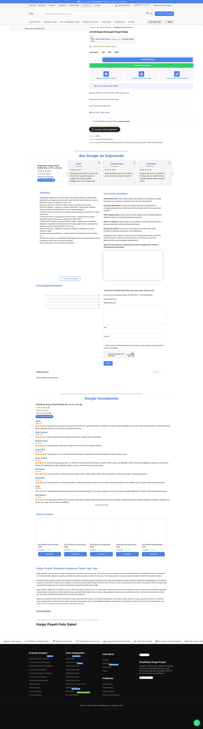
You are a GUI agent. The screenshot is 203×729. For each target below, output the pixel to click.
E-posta (107, 336)
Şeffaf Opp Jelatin (72, 687)
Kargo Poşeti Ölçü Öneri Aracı (41, 658)
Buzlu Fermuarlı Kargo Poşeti (75, 684)
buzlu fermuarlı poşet (101, 142)
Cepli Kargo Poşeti (72, 662)
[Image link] (144, 655)
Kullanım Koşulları (109, 691)
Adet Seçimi (94, 52)
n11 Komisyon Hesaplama (38, 669)
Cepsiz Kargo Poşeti (74, 665)
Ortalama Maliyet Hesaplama (39, 680)
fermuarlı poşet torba (140, 142)
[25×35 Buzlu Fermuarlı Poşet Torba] (101, 531)
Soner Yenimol (41, 458)
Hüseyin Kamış (117, 164)
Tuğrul (78, 164)
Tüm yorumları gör (101, 505)
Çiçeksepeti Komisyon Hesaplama (40, 673)
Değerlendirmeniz (110, 303)
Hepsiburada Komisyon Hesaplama (41, 666)
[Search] (126, 13)
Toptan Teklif (156, 22)
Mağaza (170, 22)
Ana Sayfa (92, 27)
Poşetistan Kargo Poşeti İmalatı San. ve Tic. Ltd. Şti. (49, 167)
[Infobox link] (122, 5)
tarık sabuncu (40, 495)
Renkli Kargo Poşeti (72, 677)
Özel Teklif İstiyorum (78, 694)
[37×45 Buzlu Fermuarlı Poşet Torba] (153, 531)
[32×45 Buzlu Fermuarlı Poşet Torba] (127, 531)
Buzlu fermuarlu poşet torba (116, 142)
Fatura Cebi (73, 691)
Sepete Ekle (147, 59)
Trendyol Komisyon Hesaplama (39, 662)
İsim (105, 327)
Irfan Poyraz (40, 469)
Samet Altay (40, 478)
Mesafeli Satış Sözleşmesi (111, 695)
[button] (197, 723)
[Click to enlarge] (28, 25)
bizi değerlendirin (45, 180)
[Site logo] (31, 13)
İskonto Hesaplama (35, 695)
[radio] (103, 52)
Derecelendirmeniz (110, 299)
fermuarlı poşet (129, 142)
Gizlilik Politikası (108, 687)
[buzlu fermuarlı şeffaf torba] (118, 630)
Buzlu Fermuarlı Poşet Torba (104, 27)
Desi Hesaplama (34, 684)
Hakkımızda (106, 663)
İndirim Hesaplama (35, 691)
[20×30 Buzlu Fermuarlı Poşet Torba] (49, 531)
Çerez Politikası (108, 684)
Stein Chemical (41, 432)
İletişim (105, 671)
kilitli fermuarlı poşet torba (154, 142)
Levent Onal (151, 164)
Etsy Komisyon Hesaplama (38, 677)
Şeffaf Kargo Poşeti (72, 673)
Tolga (37, 486)
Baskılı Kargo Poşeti (72, 669)
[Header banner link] (101, 1)
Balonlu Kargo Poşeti (73, 680)
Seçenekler (49, 554)
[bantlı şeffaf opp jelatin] (52, 630)
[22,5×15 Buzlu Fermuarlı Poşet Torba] (75, 531)
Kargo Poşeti (73, 658)
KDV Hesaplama (34, 687)
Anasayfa (106, 660)
